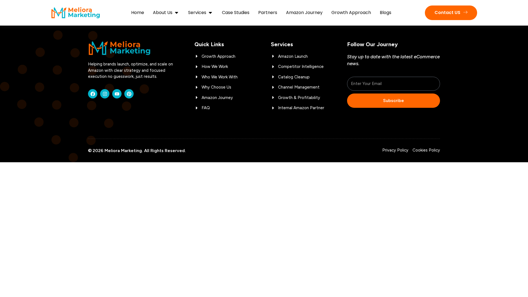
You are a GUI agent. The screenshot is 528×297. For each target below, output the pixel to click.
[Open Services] (210, 12)
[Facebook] (92, 93)
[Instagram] (104, 93)
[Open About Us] (176, 12)
